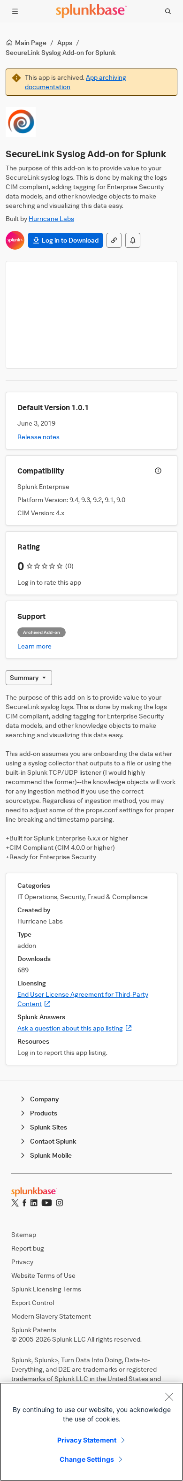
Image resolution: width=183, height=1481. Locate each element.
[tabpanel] (91, 879)
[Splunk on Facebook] (24, 1202)
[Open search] (167, 11)
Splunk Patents (33, 1330)
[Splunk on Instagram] (59, 1202)
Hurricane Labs (51, 218)
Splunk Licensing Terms (46, 1289)
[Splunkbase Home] (91, 11)
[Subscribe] (132, 240)
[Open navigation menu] (15, 11)
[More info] (158, 470)
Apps (64, 42)
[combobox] (29, 677)
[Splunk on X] (15, 1202)
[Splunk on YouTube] (46, 1202)
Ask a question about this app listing (74, 1028)
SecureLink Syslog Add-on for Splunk (61, 52)
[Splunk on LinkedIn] (34, 1202)
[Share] (114, 240)
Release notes (38, 437)
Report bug (27, 1248)
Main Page (30, 42)
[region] (91, 1431)
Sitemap (23, 1234)
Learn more (34, 646)
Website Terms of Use (43, 1275)
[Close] (169, 1396)
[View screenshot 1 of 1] (91, 315)
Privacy (22, 1262)
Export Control (32, 1302)
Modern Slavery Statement (51, 1316)
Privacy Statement (86, 1440)
